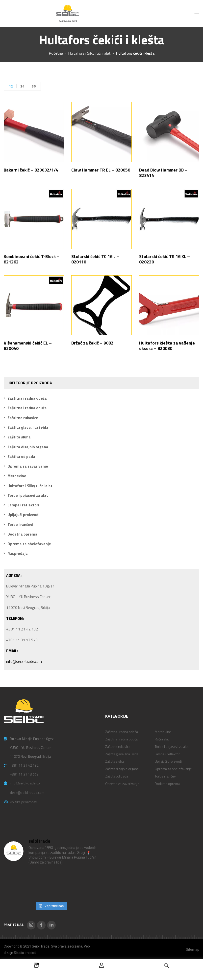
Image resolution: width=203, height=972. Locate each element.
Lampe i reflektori (23, 505)
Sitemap (192, 949)
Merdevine (16, 476)
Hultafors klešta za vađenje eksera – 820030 (167, 346)
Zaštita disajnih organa (27, 447)
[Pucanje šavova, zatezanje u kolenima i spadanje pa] (63, 877)
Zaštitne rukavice (22, 418)
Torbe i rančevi (20, 524)
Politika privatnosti (23, 801)
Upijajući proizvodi (23, 515)
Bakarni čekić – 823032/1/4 (31, 170)
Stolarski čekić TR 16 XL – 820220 (164, 259)
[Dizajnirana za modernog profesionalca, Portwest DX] (14, 892)
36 (34, 86)
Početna (56, 53)
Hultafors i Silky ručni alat (89, 53)
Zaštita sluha (19, 437)
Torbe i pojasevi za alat (27, 495)
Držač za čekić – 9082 (92, 343)
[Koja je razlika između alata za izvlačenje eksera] (14, 877)
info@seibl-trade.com (24, 661)
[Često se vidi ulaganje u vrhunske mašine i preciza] (87, 877)
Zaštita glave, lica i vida (27, 427)
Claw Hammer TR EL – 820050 (100, 170)
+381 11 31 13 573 (24, 774)
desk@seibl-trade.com (27, 792)
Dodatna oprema (22, 534)
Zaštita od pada (21, 456)
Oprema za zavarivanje (27, 466)
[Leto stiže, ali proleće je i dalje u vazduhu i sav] (39, 877)
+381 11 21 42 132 (24, 765)
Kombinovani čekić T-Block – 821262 (31, 259)
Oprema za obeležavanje (29, 544)
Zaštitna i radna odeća (27, 398)
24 (22, 86)
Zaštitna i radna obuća (27, 408)
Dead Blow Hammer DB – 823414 (163, 173)
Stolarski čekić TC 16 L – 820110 (95, 259)
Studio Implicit (25, 953)
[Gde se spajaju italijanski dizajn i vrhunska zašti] (39, 892)
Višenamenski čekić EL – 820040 (28, 346)
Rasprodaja (17, 553)
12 (11, 86)
